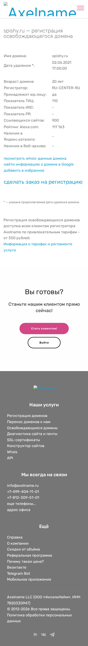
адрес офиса (18, 509)
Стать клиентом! (44, 328)
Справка (15, 537)
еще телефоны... (21, 503)
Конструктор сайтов (25, 446)
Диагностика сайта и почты (32, 434)
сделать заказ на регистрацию (43, 182)
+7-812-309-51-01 (23, 497)
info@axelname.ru (23, 485)
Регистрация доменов (27, 415)
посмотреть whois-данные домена (35, 158)
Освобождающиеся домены (32, 428)
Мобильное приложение (29, 579)
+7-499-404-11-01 (23, 491)
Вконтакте (16, 567)
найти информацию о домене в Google (39, 164)
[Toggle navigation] (80, 8)
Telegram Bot (18, 573)
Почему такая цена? (25, 561)
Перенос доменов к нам (28, 422)
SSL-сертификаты (24, 440)
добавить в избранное (24, 170)
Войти (44, 342)
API (10, 458)
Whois (12, 452)
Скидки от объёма (23, 549)
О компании (18, 543)
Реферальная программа (29, 555)
